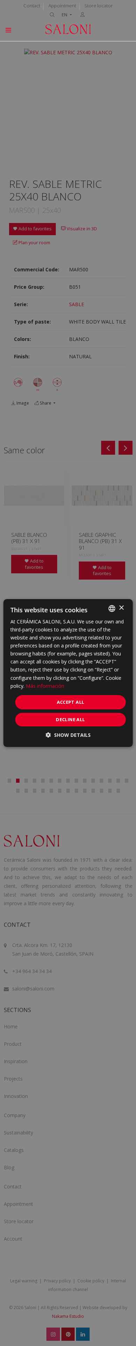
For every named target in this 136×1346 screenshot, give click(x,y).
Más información (45, 686)
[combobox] (111, 608)
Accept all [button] (70, 702)
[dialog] (68, 673)
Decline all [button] (70, 719)
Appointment (62, 5)
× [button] (121, 608)
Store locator (98, 5)
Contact (31, 5)
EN (65, 15)
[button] (68, 735)
